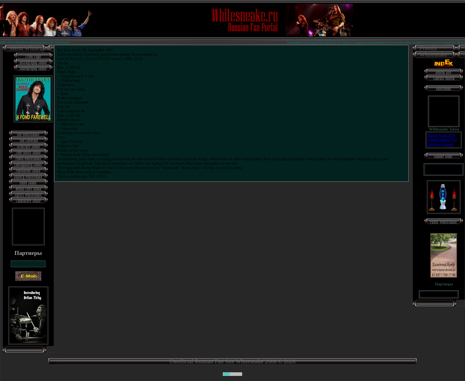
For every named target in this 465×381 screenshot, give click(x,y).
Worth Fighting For (442, 140)
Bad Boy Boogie (440, 144)
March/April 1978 (441, 135)
